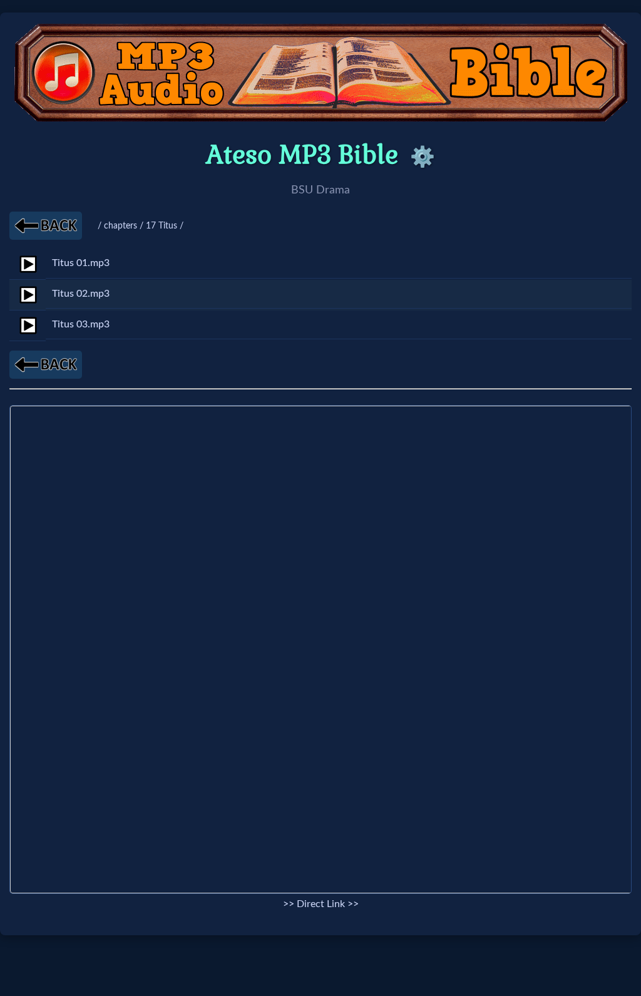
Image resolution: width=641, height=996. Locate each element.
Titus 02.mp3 (81, 294)
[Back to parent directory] (45, 226)
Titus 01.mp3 (81, 263)
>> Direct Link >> (321, 904)
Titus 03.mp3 (81, 324)
